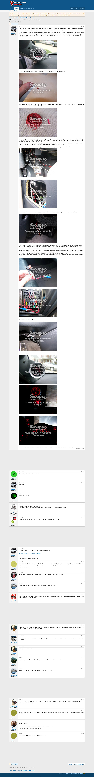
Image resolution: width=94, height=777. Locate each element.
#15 (83, 657)
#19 (83, 721)
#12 (83, 625)
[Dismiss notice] (83, 13)
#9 (83, 572)
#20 (83, 733)
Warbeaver (12, 21)
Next (16, 23)
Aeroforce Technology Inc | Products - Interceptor (30, 553)
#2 (83, 471)
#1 (83, 26)
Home (11, 8)
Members (30, 8)
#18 (83, 710)
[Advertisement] (47, 460)
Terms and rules (67, 773)
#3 (83, 482)
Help (78, 773)
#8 (83, 561)
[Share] (82, 26)
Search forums (17, 10)
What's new (22, 8)
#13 (83, 635)
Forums (16, 8)
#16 (83, 668)
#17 (83, 699)
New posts (11, 10)
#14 (83, 646)
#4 (83, 493)
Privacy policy (74, 773)
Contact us (61, 773)
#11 (83, 594)
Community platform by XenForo (47, 775)
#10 (83, 583)
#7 (83, 548)
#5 (83, 504)
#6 (83, 517)
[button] (26, 8)
